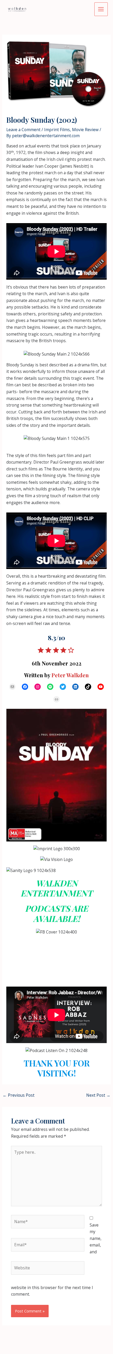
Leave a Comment (23, 129)
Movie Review (85, 129)
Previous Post (18, 1095)
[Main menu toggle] (101, 9)
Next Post (98, 1095)
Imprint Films (57, 129)
